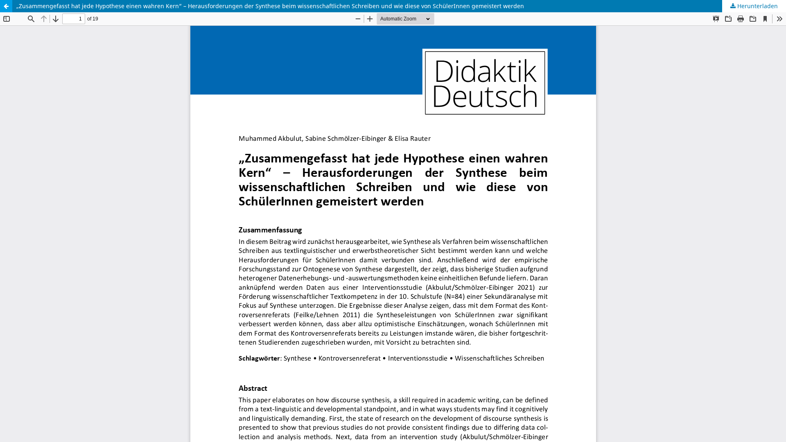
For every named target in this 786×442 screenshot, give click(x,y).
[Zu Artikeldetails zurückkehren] (6, 6)
